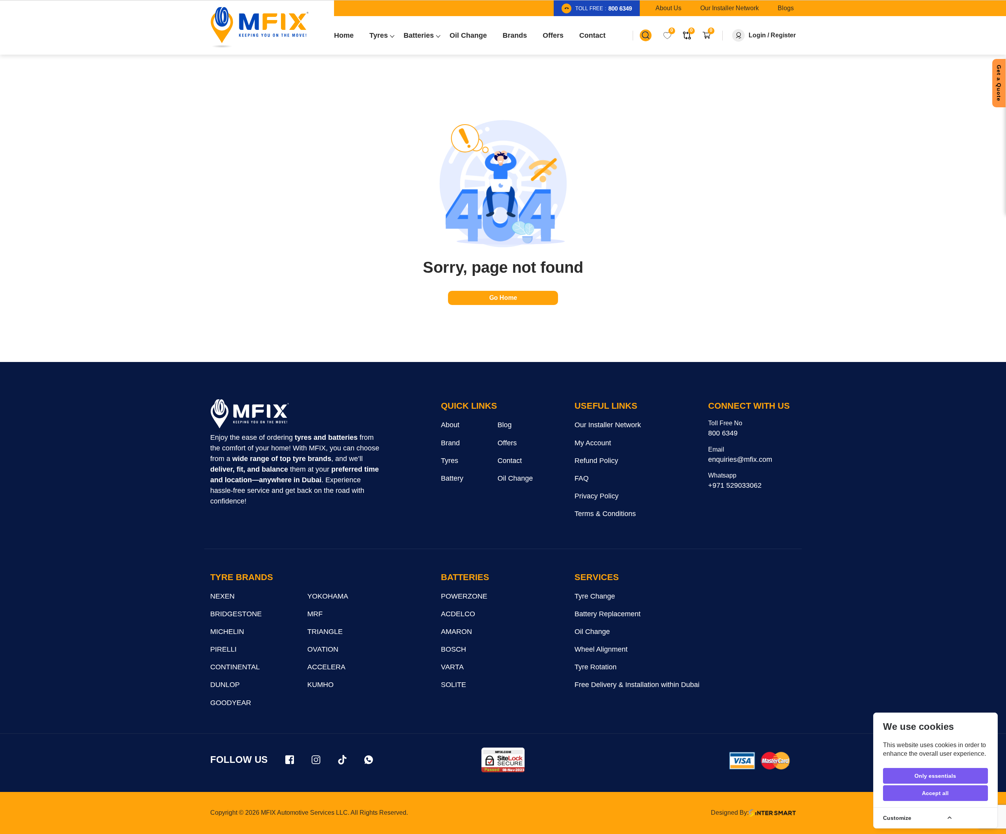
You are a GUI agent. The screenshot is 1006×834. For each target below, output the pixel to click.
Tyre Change (595, 596)
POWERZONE (464, 596)
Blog (504, 425)
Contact (509, 461)
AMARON (456, 632)
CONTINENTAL (235, 667)
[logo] (249, 415)
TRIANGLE (325, 632)
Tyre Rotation (596, 667)
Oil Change (515, 478)
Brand (450, 443)
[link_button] (646, 35)
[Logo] (259, 27)
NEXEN (222, 596)
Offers (507, 443)
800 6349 (723, 433)
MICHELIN (227, 632)
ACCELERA (326, 667)
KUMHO (320, 685)
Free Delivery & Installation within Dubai (637, 685)
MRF (315, 614)
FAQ (582, 478)
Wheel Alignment (601, 649)
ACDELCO (458, 614)
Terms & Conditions (605, 514)
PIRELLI (223, 649)
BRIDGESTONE (236, 614)
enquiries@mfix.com (740, 459)
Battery (452, 478)
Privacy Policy (597, 496)
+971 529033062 (735, 485)
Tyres (449, 461)
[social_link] (289, 759)
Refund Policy (596, 461)
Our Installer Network (608, 425)
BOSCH (453, 649)
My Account (593, 443)
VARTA (452, 667)
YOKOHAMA (327, 596)
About (450, 425)
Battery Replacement (608, 614)
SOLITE (453, 685)
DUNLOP (225, 685)
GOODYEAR (230, 703)
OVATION (322, 649)
